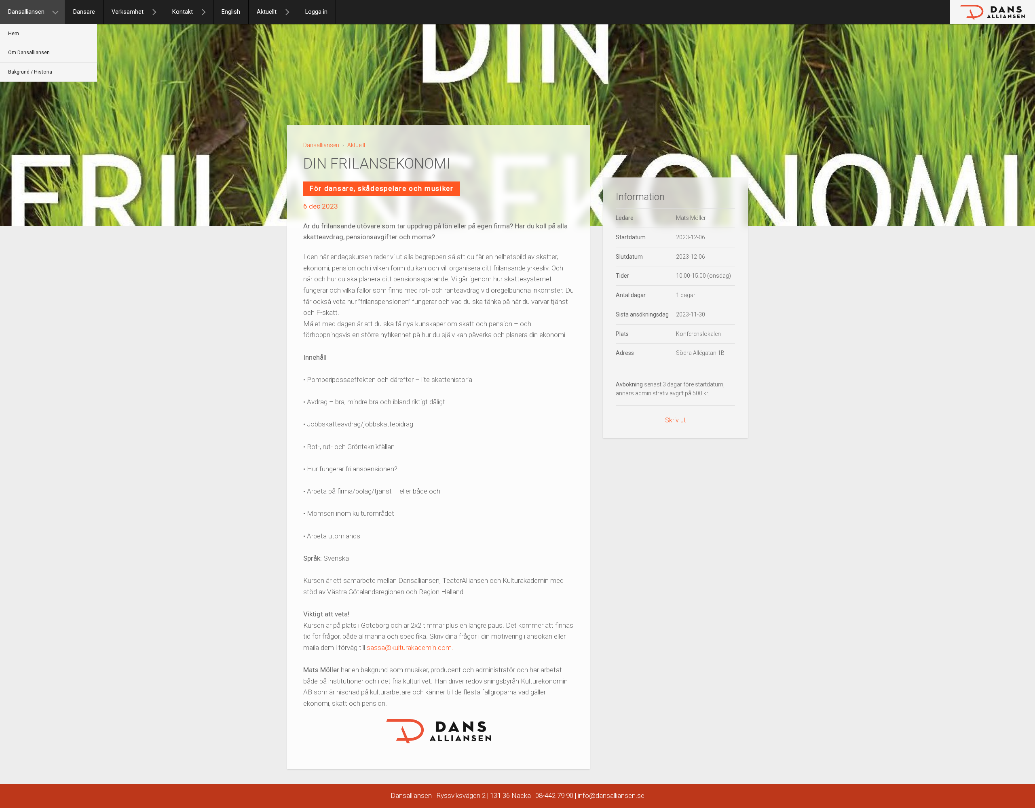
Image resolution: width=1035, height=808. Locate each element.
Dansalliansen (26, 11)
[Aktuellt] (291, 12)
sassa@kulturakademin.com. (410, 647)
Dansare (84, 11)
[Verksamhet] (158, 12)
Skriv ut (675, 420)
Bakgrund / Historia (30, 72)
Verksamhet (128, 11)
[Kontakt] (207, 12)
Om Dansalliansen (29, 52)
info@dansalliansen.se (611, 795)
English (231, 11)
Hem (13, 33)
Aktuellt (267, 11)
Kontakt (182, 11)
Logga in (316, 11)
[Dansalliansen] (59, 12)
